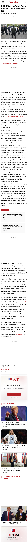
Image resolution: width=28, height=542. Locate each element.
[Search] (25, 2)
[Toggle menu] (2, 2)
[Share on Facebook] (8, 366)
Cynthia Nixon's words (9, 63)
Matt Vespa (4, 426)
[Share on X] (2, 366)
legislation (19, 334)
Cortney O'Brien (5, 13)
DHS (2, 371)
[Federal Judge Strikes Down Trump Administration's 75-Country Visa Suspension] (14, 513)
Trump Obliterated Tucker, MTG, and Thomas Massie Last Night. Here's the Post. (13, 423)
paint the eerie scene (15, 116)
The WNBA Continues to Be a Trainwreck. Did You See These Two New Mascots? (13, 446)
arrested (23, 302)
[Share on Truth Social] (5, 366)
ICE (5, 371)
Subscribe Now (14, 397)
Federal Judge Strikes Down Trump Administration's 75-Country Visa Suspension (14, 523)
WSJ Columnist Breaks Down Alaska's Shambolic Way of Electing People (12, 469)
